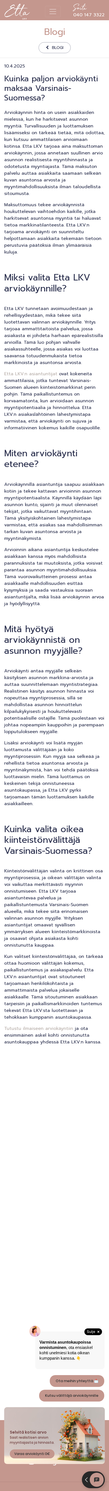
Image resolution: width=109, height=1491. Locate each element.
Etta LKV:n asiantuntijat (30, 373)
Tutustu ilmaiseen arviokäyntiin (38, 1028)
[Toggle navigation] (53, 11)
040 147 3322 (89, 11)
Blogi (57, 47)
